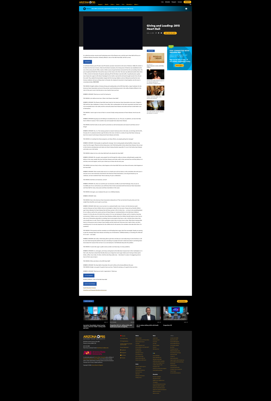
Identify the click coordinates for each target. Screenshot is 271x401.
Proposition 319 (167, 325)
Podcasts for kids (156, 366)
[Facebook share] (157, 33)
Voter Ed (154, 347)
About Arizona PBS (174, 339)
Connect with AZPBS (174, 338)
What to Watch (138, 338)
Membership (172, 363)
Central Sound (138, 368)
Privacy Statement (124, 347)
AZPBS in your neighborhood (158, 380)
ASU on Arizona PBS (139, 356)
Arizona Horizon (156, 339)
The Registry (155, 382)
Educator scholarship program (159, 387)
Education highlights (157, 376)
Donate (123, 336)
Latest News (155, 338)
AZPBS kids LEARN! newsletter (159, 361)
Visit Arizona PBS (173, 354)
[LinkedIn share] (159, 33)
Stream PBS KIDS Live (157, 357)
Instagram (123, 352)
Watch (137, 335)
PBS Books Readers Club (175, 351)
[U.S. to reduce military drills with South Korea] (149, 307)
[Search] (190, 4)
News (154, 335)
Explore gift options (174, 358)
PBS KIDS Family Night (157, 359)
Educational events (156, 378)
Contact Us (172, 356)
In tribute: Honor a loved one (176, 369)
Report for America (157, 391)
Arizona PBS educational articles (159, 384)
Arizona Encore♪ (139, 372)
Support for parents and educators (159, 389)
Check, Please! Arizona (140, 341)
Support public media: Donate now (177, 360)
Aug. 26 (149, 64)
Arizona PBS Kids (156, 355)
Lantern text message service (158, 363)
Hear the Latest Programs (141, 366)
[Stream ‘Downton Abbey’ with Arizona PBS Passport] (155, 86)
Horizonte (155, 341)
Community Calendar (174, 345)
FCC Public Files (124, 338)
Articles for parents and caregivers (159, 368)
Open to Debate (156, 345)
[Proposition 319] (175, 307)
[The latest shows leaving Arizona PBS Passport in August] (155, 101)
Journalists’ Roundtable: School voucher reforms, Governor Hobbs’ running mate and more (94, 327)
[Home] (87, 2)
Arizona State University (99, 357)
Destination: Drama (139, 352)
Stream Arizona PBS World (141, 360)
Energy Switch (138, 349)
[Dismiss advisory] (186, 8)
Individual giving (173, 365)
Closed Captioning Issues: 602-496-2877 (126, 344)
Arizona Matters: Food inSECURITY (142, 347)
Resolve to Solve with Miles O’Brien (142, 339)
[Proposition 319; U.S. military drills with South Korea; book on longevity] (122, 307)
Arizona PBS (96, 359)
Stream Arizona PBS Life (140, 358)
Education (155, 374)
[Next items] (188, 313)
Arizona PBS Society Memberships (177, 362)
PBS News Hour (156, 349)
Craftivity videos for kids (157, 364)
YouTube (123, 355)
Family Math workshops (157, 370)
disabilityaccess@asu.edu (102, 347)
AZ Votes (154, 343)
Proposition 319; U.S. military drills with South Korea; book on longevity (121, 326)
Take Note (138, 373)
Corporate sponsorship (174, 367)
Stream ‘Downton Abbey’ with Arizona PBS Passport (154, 97)
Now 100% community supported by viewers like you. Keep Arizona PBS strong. (112, 8)
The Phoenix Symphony (140, 370)
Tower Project (173, 371)
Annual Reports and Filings (175, 352)
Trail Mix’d (137, 343)
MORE (181, 301)
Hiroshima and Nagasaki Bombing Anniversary (95, 290)
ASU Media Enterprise (88, 359)
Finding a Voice (138, 377)
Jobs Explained (138, 351)
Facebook (123, 350)
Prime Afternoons (139, 354)
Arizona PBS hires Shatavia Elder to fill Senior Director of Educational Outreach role (155, 82)
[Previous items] (83, 313)
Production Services (174, 349)
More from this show (170, 33)
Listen (137, 364)
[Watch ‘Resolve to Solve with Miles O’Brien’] (155, 53)
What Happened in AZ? (140, 345)
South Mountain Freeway (89, 287)
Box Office (172, 347)
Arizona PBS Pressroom (175, 343)
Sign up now (179, 65)
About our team (156, 393)
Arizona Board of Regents (97, 365)
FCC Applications (124, 341)
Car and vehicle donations (175, 373)
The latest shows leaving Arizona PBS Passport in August (155, 112)
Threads (123, 357)
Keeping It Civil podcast (140, 375)
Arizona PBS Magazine (174, 341)
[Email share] (162, 33)
